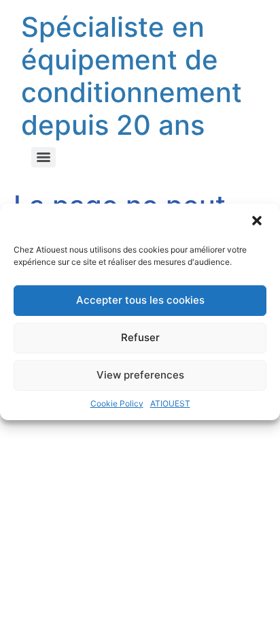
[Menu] (43, 157)
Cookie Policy (116, 403)
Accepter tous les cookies (140, 299)
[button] (258, 222)
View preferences (140, 374)
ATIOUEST (170, 403)
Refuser (140, 337)
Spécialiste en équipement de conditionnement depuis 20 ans (131, 76)
